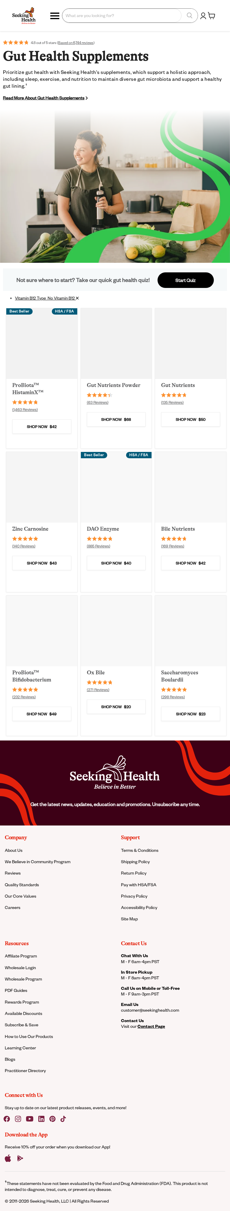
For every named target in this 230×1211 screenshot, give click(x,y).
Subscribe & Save (21, 1025)
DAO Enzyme (103, 529)
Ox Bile (96, 673)
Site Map (129, 919)
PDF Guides (16, 990)
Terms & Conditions (139, 850)
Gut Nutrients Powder (113, 385)
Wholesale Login (20, 967)
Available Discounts (23, 1013)
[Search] (189, 15)
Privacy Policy (134, 896)
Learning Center (20, 1048)
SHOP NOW (42, 426)
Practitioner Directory (25, 1070)
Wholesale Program (23, 979)
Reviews (13, 873)
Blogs (10, 1059)
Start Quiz (185, 280)
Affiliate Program (21, 956)
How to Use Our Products (29, 1036)
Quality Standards (22, 884)
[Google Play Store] (20, 1158)
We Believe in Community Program (37, 861)
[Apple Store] (8, 1158)
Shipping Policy (135, 861)
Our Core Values (20, 896)
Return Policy (133, 873)
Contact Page (151, 1026)
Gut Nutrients (178, 385)
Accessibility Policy (139, 907)
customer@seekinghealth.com (150, 1010)
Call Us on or (150, 988)
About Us (13, 850)
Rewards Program (22, 1002)
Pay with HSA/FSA (138, 884)
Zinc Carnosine (30, 529)
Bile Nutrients (178, 529)
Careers (12, 907)
